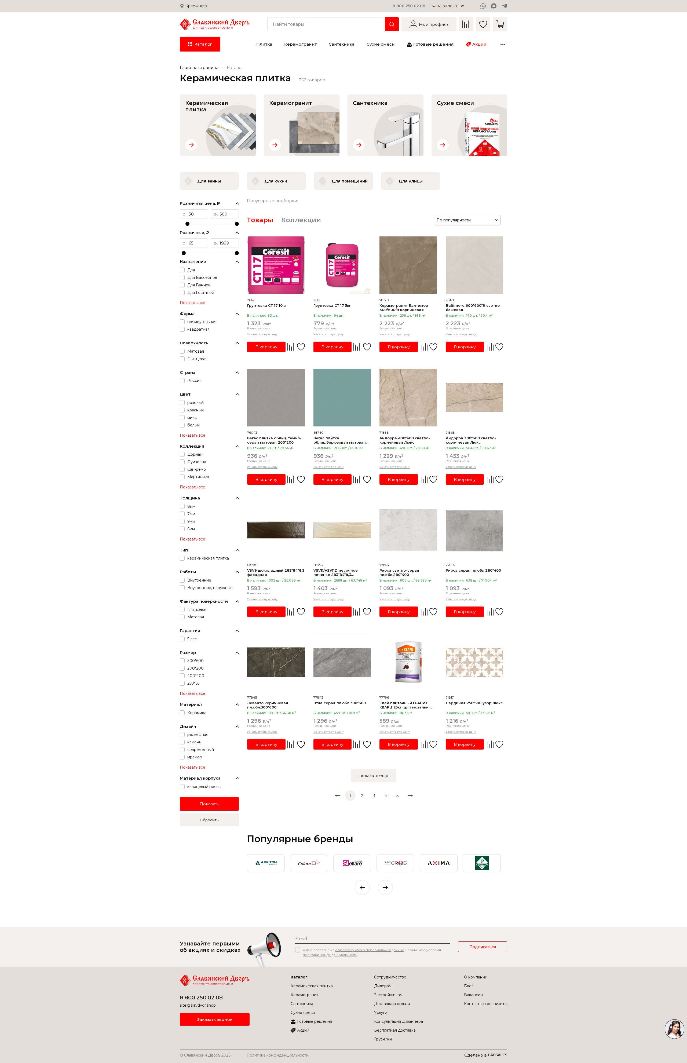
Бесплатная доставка (395, 1030)
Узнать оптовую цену (262, 334)
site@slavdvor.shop (198, 1005)
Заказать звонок (214, 1019)
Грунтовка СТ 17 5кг (332, 305)
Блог (468, 986)
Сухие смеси (303, 1012)
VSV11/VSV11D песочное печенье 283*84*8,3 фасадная (335, 572)
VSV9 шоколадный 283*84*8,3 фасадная (275, 572)
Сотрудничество (390, 977)
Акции (303, 1030)
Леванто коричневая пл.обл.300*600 (267, 705)
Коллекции (301, 220)
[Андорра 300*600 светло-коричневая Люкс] (474, 397)
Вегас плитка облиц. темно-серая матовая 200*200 (274, 440)
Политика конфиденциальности (278, 1055)
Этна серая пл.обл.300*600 (339, 703)
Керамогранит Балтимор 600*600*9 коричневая (403, 307)
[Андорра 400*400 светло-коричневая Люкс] (408, 397)
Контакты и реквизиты (485, 1003)
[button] (385, 887)
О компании (475, 977)
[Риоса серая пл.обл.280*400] (474, 530)
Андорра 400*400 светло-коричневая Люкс (404, 440)
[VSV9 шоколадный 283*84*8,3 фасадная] (276, 530)
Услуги (380, 1012)
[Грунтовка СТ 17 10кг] (276, 265)
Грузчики (383, 1039)
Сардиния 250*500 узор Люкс (474, 703)
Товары (260, 220)
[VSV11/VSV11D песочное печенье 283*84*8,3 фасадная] (342, 530)
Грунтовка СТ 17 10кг (266, 305)
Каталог (299, 977)
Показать (209, 803)
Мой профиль (433, 24)
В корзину (266, 346)
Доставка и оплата (392, 1003)
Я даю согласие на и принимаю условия (372, 952)
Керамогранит (304, 994)
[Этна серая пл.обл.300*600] (342, 662)
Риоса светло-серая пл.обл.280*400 (399, 572)
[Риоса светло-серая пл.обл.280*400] (408, 530)
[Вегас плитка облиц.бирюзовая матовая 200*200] (342, 397)
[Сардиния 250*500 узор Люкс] (474, 662)
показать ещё (373, 775)
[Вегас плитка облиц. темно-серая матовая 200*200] (276, 397)
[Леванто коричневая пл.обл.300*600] (276, 662)
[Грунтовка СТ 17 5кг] (342, 265)
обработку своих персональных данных (369, 950)
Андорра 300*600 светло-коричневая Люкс (471, 440)
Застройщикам (388, 994)
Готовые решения (314, 1021)
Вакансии (473, 994)
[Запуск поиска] (392, 24)
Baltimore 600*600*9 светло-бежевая (473, 307)
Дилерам (383, 986)
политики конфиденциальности (330, 955)
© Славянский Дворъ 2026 (205, 1055)
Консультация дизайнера (398, 1021)
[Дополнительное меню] (503, 44)
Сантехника (302, 1003)
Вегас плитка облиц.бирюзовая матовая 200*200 (339, 440)
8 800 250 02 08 (409, 5)
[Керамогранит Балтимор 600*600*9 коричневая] (408, 265)
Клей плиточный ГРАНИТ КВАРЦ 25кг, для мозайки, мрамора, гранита (404, 705)
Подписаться (482, 946)
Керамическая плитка (312, 986)
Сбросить (209, 820)
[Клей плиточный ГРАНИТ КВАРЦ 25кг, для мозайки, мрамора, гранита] (408, 662)
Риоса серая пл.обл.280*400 (473, 570)
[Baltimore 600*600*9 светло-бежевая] (474, 265)
